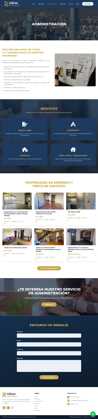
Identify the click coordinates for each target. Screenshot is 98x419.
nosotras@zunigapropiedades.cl (79, 400)
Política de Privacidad (75, 417)
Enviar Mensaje (49, 377)
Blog (77, 4)
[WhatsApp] (12, 407)
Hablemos (49, 304)
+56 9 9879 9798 (74, 397)
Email (19, 340)
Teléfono (20, 349)
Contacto (87, 4)
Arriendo (63, 4)
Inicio (33, 4)
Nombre (20, 332)
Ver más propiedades (49, 268)
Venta (71, 4)
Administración (52, 4)
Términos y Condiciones (89, 417)
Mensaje (20, 358)
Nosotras (41, 4)
